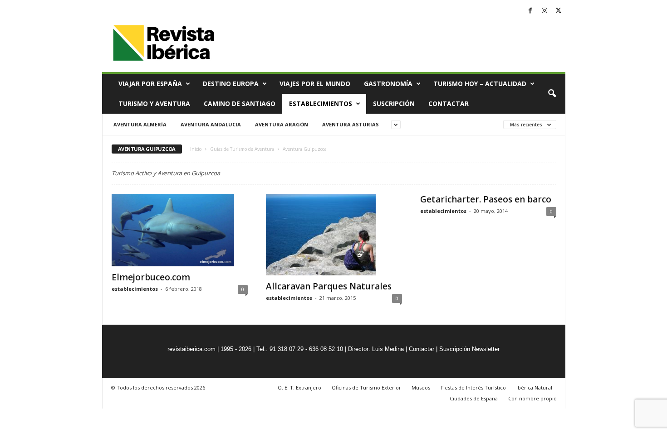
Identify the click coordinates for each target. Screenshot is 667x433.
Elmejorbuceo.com (151, 277)
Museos (421, 387)
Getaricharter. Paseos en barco (485, 199)
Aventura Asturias (350, 124)
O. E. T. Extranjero (299, 387)
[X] (558, 11)
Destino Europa (231, 83)
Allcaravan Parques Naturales (329, 286)
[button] (552, 94)
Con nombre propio (532, 398)
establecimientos (135, 288)
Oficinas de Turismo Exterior (366, 387)
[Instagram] (544, 11)
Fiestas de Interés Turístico (473, 387)
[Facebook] (530, 11)
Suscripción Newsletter (469, 349)
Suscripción (394, 103)
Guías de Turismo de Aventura (242, 149)
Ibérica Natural (534, 387)
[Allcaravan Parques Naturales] (334, 234)
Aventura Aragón (281, 124)
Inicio (195, 149)
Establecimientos (320, 103)
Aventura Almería (140, 124)
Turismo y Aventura (154, 103)
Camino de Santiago (239, 103)
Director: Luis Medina (376, 349)
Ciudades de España (474, 398)
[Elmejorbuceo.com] (180, 230)
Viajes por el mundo (315, 83)
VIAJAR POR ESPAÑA (150, 83)
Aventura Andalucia (211, 124)
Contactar (448, 103)
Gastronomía (388, 83)
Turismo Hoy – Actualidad (479, 83)
